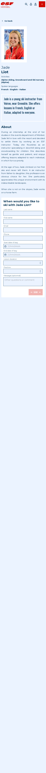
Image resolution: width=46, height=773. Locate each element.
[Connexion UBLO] (2, 771)
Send (36, 292)
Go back (8, 21)
